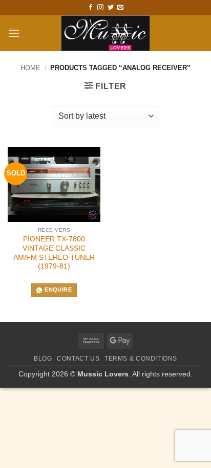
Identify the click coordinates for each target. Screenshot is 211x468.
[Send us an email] (120, 7)
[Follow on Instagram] (100, 7)
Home (30, 68)
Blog (43, 358)
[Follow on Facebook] (91, 7)
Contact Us (78, 358)
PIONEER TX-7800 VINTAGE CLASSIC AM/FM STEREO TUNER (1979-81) (54, 252)
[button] (14, 33)
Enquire (58, 289)
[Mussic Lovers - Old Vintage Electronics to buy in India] (106, 33)
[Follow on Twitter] (111, 7)
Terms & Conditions (140, 358)
